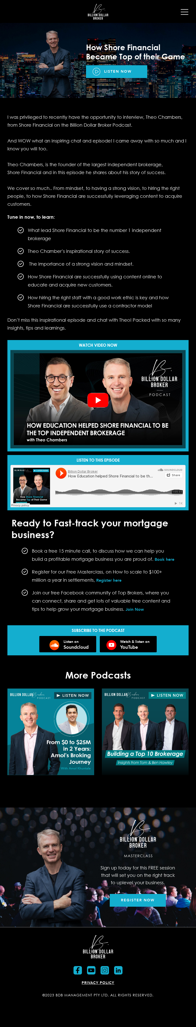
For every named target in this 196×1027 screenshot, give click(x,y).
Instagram (105, 970)
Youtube (91, 970)
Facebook (78, 970)
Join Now (135, 609)
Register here (108, 580)
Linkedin (118, 970)
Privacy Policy (98, 983)
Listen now (118, 71)
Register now (138, 900)
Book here (164, 559)
